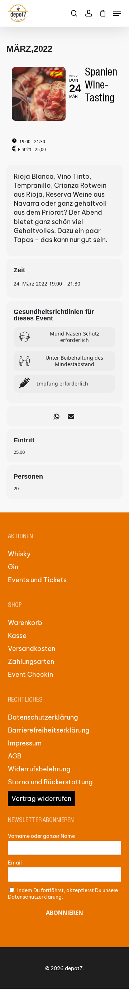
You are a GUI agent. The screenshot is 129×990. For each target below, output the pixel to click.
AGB (15, 756)
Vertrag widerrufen (41, 798)
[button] (117, 13)
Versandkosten (31, 648)
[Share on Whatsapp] (56, 416)
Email (15, 862)
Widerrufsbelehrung (39, 769)
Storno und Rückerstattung (50, 782)
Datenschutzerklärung (43, 717)
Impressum (25, 743)
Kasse (17, 635)
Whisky (19, 554)
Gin (13, 567)
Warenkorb (25, 623)
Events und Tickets (37, 580)
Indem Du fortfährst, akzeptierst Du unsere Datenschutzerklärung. (63, 893)
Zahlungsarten (31, 661)
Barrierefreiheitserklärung (49, 730)
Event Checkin (30, 674)
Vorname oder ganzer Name (41, 836)
